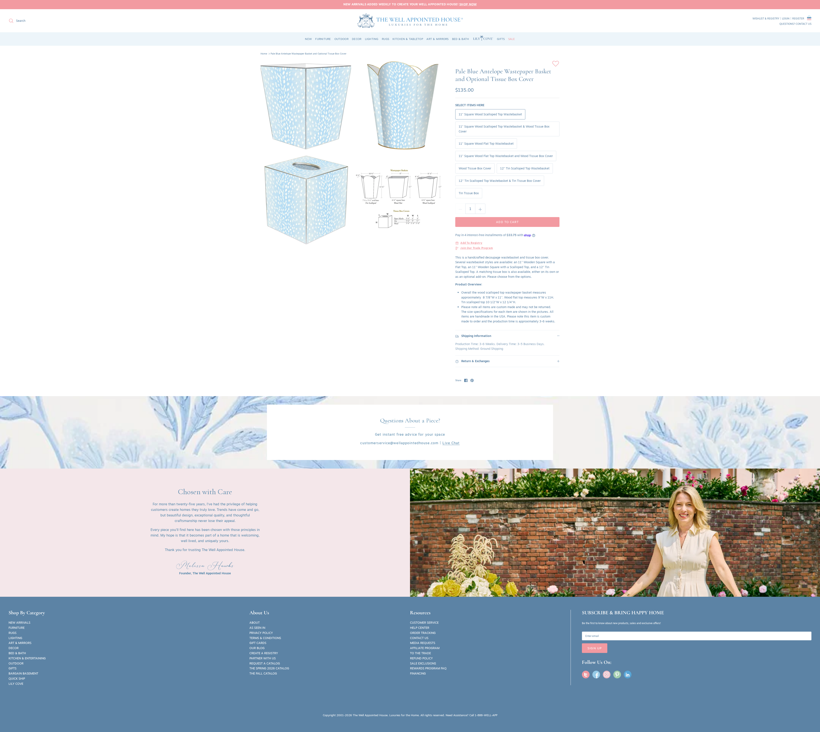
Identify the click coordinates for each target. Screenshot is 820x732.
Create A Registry (263, 653)
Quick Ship (17, 678)
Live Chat (451, 443)
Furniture (17, 628)
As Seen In (257, 628)
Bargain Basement (23, 673)
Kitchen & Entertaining (27, 658)
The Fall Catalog (263, 673)
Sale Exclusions (423, 663)
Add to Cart (507, 222)
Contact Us (419, 638)
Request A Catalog (264, 663)
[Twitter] (586, 674)
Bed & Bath (17, 653)
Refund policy (421, 658)
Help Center (419, 628)
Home (264, 53)
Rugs (12, 633)
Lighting (15, 638)
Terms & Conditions (265, 638)
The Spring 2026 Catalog (269, 668)
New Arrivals (19, 622)
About (254, 622)
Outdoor (16, 663)
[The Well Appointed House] (410, 20)
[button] (809, 18)
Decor (14, 648)
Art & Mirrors (20, 643)
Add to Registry (471, 243)
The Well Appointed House (370, 715)
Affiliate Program (424, 648)
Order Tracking (423, 633)
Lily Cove (16, 684)
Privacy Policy (261, 633)
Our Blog (257, 648)
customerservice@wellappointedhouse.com (399, 443)
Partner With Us (262, 658)
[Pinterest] (617, 674)
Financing (418, 673)
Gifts (12, 668)
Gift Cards (257, 643)
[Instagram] (607, 674)
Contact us (803, 24)
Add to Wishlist (555, 64)
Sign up (594, 648)
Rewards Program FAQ (428, 668)
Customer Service (424, 622)
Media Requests (422, 643)
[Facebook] (596, 674)
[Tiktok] (627, 674)
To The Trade (420, 653)
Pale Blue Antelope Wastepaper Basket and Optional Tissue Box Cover (308, 53)
